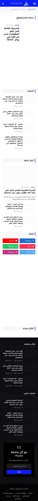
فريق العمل (25, 496)
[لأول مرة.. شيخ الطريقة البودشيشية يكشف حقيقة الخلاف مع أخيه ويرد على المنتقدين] (30, 100)
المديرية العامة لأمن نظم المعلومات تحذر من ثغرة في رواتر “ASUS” (11, 34)
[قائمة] (34, 3)
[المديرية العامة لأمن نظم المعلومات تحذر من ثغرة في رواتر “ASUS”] (28, 49)
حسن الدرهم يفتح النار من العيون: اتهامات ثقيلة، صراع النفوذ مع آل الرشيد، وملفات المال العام (13, 220)
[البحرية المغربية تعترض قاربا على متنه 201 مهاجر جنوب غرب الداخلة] (19, 174)
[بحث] (3, 3)
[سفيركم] (26, 3)
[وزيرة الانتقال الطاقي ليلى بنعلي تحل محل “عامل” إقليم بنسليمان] (30, 114)
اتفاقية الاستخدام (21, 493)
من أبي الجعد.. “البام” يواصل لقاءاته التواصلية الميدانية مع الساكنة (14, 206)
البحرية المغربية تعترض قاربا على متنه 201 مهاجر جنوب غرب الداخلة (19, 191)
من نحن (8, 496)
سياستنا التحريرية (8, 493)
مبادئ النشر (16, 496)
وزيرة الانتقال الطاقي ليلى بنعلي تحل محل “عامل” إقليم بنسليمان (13, 113)
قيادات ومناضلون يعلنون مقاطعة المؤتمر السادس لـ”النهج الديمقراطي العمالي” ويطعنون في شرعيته (13, 141)
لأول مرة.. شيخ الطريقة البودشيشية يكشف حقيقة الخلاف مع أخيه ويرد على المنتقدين (13, 99)
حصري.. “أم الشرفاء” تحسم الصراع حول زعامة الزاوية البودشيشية (13, 126)
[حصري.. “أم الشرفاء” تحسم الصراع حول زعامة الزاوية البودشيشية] (30, 127)
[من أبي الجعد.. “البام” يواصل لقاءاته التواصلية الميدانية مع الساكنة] (30, 207)
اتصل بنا (30, 493)
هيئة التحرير (18, 498)
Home (24, 9)
